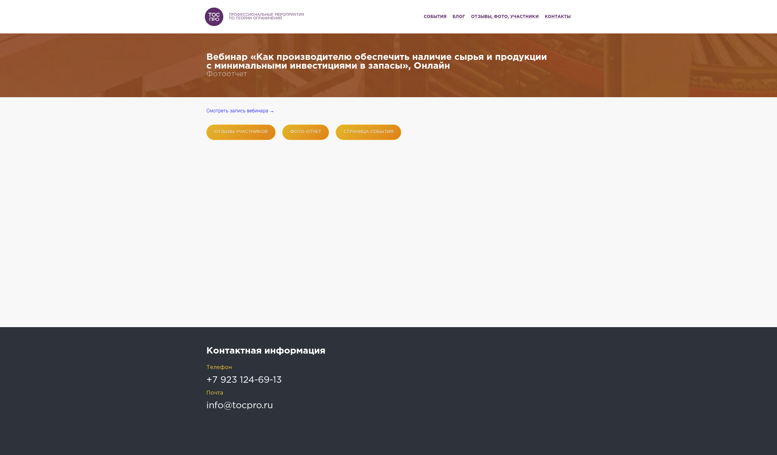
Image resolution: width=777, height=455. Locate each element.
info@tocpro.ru (239, 406)
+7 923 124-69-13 (244, 380)
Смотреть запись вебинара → (240, 111)
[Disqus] (388, 241)
